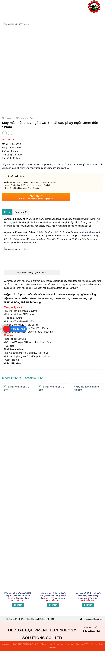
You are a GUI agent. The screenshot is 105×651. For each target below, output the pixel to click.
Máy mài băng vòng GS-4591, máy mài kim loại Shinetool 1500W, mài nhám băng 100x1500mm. (18, 597)
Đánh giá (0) (21, 212)
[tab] (7, 212)
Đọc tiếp (18, 605)
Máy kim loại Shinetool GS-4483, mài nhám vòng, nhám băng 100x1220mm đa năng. (53, 595)
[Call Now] (6, 329)
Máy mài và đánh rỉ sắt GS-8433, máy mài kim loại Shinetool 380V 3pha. (88, 595)
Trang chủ (7, 118)
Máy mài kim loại (24, 118)
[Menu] (3, 6)
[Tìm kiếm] (104, 16)
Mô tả (7, 212)
